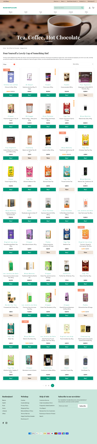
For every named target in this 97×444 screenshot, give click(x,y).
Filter (8, 64)
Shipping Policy (25, 408)
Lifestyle (71, 12)
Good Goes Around (71, 1)
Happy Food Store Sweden (28, 416)
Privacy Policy (24, 405)
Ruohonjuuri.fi (91, 1)
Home (55, 12)
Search (41, 416)
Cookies (23, 400)
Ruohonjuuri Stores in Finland (47, 413)
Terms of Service (25, 413)
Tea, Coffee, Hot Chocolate (13, 48)
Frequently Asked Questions (47, 405)
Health (25, 12)
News (62, 1)
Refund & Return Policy (27, 411)
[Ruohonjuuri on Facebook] (3, 423)
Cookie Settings (25, 403)
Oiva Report (43, 408)
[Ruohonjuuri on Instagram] (6, 423)
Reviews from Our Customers (47, 411)
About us (56, 1)
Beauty (10, 12)
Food (40, 12)
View (85, 95)
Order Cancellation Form (46, 403)
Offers (86, 12)
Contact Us (82, 1)
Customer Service (44, 400)
